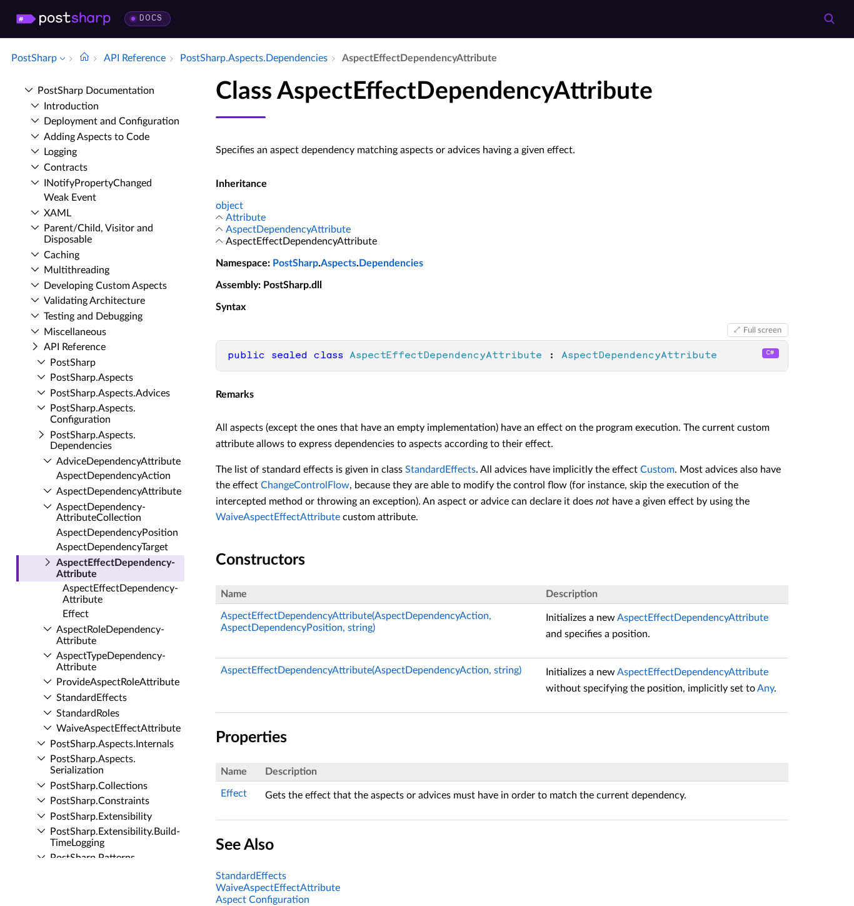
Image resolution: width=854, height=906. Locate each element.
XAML (57, 213)
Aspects (338, 263)
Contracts (66, 168)
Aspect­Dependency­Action (113, 476)
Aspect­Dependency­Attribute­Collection (101, 512)
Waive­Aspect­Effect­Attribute (118, 728)
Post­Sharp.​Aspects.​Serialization (93, 764)
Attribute (246, 218)
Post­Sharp (73, 363)
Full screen (762, 330)
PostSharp (295, 263)
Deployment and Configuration (111, 121)
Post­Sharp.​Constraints (99, 801)
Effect (76, 614)
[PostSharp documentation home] (84, 58)
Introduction (71, 106)
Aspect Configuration (262, 900)
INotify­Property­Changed (98, 183)
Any (765, 688)
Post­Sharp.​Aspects (91, 378)
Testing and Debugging (93, 316)
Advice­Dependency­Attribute (118, 461)
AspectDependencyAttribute (288, 229)
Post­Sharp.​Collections (99, 786)
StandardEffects (440, 470)
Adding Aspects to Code (96, 137)
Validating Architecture (94, 301)
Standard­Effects (91, 698)
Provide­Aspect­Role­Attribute (117, 682)
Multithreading (76, 270)
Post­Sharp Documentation (96, 91)
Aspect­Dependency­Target (112, 547)
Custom (657, 470)
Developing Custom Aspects (105, 286)
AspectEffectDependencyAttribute (692, 618)
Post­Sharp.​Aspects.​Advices (110, 393)
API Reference (75, 347)
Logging (60, 152)
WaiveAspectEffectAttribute (278, 517)
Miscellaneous (75, 332)
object (229, 206)
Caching (61, 255)
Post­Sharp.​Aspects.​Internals (112, 744)
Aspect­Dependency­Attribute (118, 491)
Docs (151, 18)
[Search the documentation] (828, 18)
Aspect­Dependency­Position (117, 533)
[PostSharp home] (63, 19)
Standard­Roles (87, 713)
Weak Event (70, 198)
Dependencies (391, 263)
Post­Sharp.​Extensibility (101, 817)
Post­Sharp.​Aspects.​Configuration (93, 414)
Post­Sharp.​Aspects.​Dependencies (93, 440)
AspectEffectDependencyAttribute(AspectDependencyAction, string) (371, 670)
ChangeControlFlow (305, 485)
